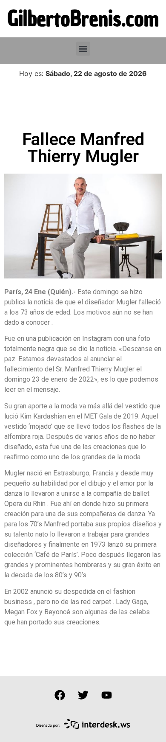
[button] (83, 49)
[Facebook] (59, 694)
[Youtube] (106, 694)
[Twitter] (83, 694)
